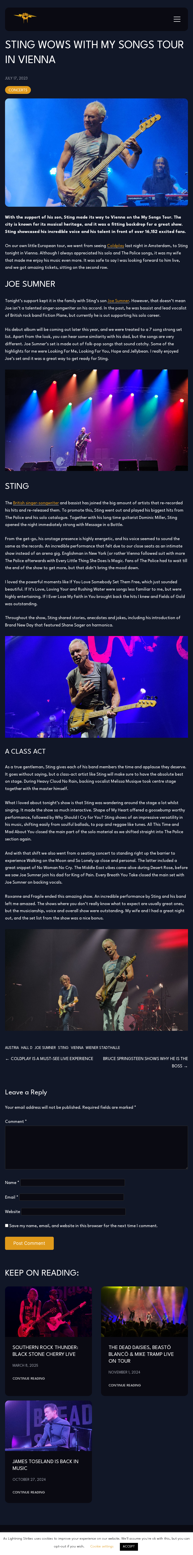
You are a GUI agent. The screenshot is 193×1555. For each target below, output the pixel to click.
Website (12, 1212)
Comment (16, 1122)
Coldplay (115, 246)
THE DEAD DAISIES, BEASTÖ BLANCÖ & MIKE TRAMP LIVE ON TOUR (141, 1354)
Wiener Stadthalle (103, 1048)
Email (11, 1197)
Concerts (18, 90)
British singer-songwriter (36, 503)
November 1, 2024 (124, 1372)
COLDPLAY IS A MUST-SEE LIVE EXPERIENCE (52, 1059)
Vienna (77, 1048)
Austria (12, 1048)
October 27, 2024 (29, 1480)
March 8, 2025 (25, 1365)
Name (12, 1183)
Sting (63, 1048)
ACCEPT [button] (129, 1546)
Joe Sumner (118, 301)
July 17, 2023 (16, 78)
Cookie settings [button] (102, 1546)
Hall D (26, 1048)
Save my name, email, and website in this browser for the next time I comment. (83, 1226)
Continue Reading (29, 1378)
